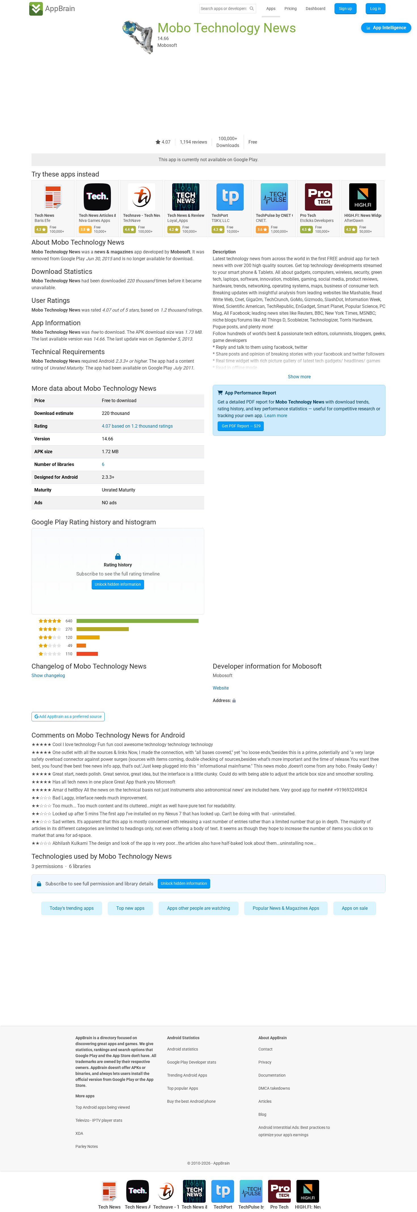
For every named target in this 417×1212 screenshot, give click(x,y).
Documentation (272, 1075)
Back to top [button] (402, 1160)
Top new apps (130, 908)
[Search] (251, 8)
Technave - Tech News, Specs (141, 215)
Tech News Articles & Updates (97, 215)
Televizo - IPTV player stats (98, 1120)
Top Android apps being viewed (102, 1107)
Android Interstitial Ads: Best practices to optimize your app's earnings (294, 1131)
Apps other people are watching (198, 908)
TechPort (220, 215)
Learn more (275, 415)
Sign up (345, 8)
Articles (264, 1101)
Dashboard (315, 8)
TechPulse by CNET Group (274, 215)
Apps (270, 8)
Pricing (291, 8)
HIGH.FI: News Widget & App (362, 215)
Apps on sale (355, 908)
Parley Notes (86, 1146)
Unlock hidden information (118, 584)
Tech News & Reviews (185, 215)
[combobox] (223, 8)
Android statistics (182, 1049)
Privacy (264, 1062)
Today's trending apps (72, 908)
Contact (265, 1049)
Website (221, 688)
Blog (262, 1114)
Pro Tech (308, 215)
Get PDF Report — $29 (241, 426)
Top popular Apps (182, 1088)
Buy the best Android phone (191, 1101)
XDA (79, 1133)
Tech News (44, 215)
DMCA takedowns (274, 1088)
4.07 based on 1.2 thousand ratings (137, 426)
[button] (299, 700)
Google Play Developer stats (191, 1062)
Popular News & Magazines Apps (286, 908)
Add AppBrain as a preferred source (70, 716)
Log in (375, 8)
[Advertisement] (201, 95)
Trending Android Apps (187, 1075)
